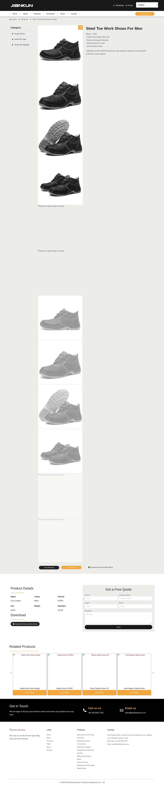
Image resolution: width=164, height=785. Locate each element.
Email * (87, 603)
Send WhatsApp (49, 567)
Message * (88, 611)
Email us (130, 708)
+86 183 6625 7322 (96, 713)
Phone (121, 603)
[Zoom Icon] (80, 27)
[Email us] (121, 710)
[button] (10, 672)
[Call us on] (84, 710)
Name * (87, 595)
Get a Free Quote (145, 14)
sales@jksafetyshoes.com (135, 713)
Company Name (125, 595)
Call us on (94, 708)
